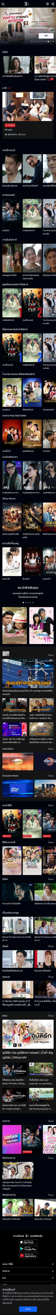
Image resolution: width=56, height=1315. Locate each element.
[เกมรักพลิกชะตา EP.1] (12, 475)
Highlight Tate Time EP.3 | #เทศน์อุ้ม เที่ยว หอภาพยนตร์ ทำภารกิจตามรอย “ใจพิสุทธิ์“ (17, 1186)
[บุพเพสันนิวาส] (32, 433)
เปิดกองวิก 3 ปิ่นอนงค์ (42, 1219)
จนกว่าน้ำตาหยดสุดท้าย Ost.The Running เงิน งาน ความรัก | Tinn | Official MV (40, 1107)
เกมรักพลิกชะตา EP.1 (10, 492)
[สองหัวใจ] (12, 213)
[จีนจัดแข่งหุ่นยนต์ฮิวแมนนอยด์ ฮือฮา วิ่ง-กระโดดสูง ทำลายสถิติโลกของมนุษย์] (28, 673)
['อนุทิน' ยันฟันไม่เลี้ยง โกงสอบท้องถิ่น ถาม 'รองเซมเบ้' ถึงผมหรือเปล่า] (41, 705)
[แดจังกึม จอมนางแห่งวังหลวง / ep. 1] (32, 860)
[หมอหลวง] (12, 392)
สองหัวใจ (5, 230)
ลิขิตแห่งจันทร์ (28, 409)
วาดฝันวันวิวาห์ (28, 230)
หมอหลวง (6, 409)
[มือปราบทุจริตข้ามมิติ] (12, 517)
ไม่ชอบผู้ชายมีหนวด (9, 185)
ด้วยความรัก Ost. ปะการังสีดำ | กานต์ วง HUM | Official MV (14, 1107)
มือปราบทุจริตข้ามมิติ (10, 534)
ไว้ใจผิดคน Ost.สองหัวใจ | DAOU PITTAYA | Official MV (13, 1082)
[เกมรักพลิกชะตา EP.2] (32, 475)
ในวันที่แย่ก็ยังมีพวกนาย (12, 971)
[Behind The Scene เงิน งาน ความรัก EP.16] (17, 925)
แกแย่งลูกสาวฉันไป (9, 275)
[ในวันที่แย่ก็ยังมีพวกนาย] (17, 959)
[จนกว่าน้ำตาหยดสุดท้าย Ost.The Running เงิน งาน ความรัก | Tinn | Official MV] (41, 1095)
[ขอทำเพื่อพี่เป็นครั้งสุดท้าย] (17, 65)
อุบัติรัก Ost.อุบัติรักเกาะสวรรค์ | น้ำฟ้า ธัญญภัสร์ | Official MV (27, 1055)
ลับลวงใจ (26, 578)
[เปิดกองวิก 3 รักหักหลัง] (17, 1207)
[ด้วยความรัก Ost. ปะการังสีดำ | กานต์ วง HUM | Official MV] (14, 1095)
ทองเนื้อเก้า (6, 451)
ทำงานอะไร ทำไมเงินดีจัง (11, 903)
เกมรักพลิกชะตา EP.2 (31, 492)
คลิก (46, 35)
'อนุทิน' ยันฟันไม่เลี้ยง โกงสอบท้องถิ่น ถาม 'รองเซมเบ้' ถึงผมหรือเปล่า (40, 716)
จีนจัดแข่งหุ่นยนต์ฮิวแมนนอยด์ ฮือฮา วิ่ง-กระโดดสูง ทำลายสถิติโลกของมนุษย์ (27, 692)
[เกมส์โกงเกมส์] (32, 302)
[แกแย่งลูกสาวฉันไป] (12, 258)
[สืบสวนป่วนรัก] (41, 625)
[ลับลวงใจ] (32, 561)
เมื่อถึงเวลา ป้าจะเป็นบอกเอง (45, 903)
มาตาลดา (46, 451)
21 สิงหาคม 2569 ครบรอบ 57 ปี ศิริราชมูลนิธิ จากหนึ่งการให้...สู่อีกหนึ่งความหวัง (16, 1003)
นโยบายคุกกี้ (7, 1302)
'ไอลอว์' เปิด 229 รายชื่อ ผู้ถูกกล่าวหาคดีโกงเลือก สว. (13, 741)
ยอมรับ (28, 1308)
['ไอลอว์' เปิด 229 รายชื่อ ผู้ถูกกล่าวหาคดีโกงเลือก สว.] (14, 729)
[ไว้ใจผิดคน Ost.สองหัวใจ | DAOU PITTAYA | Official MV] (14, 1069)
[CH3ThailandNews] (17, 788)
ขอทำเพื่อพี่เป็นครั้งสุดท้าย (12, 76)
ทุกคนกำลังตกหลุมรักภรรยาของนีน (31, 277)
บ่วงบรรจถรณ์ (48, 409)
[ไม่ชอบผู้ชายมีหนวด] (12, 168)
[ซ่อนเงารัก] (12, 561)
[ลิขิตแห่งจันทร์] (32, 392)
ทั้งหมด (51, 655)
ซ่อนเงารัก (6, 578)
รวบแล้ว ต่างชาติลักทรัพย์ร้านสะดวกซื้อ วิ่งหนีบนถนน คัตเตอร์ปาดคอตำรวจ (14, 716)
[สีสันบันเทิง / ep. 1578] (12, 1139)
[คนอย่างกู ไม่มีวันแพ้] (32, 168)
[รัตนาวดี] (14, 625)
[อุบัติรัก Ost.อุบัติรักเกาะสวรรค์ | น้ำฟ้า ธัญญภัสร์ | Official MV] (28, 1034)
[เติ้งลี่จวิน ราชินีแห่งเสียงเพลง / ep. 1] (12, 860)
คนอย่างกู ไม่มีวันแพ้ (30, 185)
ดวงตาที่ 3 (47, 578)
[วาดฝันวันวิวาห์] (32, 213)
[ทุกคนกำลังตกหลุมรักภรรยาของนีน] (32, 258)
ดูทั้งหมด (22, 134)
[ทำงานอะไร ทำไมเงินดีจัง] (17, 892)
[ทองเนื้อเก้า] (12, 433)
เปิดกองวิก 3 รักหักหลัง (11, 1219)
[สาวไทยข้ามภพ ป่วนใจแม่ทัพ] (32, 517)
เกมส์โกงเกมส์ (28, 320)
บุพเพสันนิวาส (28, 451)
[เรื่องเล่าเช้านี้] (17, 761)
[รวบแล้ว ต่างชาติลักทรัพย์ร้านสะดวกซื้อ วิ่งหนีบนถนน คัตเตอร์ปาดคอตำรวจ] (14, 705)
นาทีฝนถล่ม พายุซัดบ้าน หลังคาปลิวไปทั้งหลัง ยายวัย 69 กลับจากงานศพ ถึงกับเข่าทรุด (41, 741)
